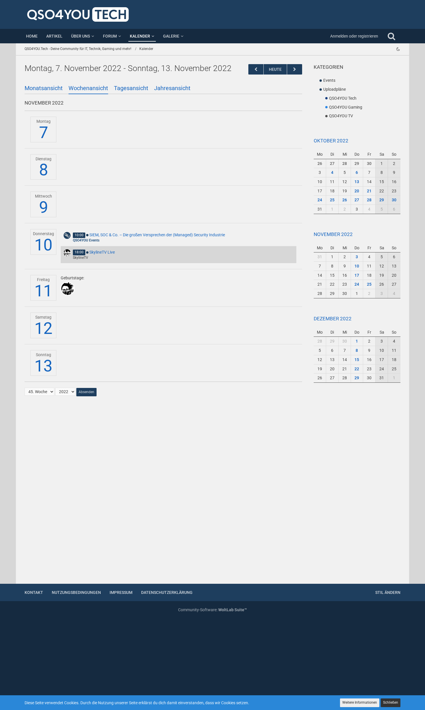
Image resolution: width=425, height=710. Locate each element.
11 (43, 290)
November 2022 (333, 234)
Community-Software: (212, 609)
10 (43, 244)
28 (344, 163)
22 (356, 369)
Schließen (390, 702)
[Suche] (391, 36)
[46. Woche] (294, 69)
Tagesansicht (131, 88)
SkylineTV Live (102, 252)
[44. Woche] (255, 69)
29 (356, 163)
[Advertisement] (357, 486)
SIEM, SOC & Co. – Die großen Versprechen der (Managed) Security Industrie (157, 235)
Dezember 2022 (333, 318)
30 (369, 163)
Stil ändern (387, 592)
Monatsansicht (44, 88)
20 (356, 191)
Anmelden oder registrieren (354, 36)
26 (319, 163)
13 (43, 366)
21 (369, 191)
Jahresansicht (172, 88)
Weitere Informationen (359, 702)
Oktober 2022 (331, 141)
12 (43, 328)
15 (356, 359)
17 (356, 275)
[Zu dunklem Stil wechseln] (398, 49)
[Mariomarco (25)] (68, 288)
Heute (275, 69)
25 (332, 200)
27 (332, 163)
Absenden (86, 392)
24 (319, 200)
